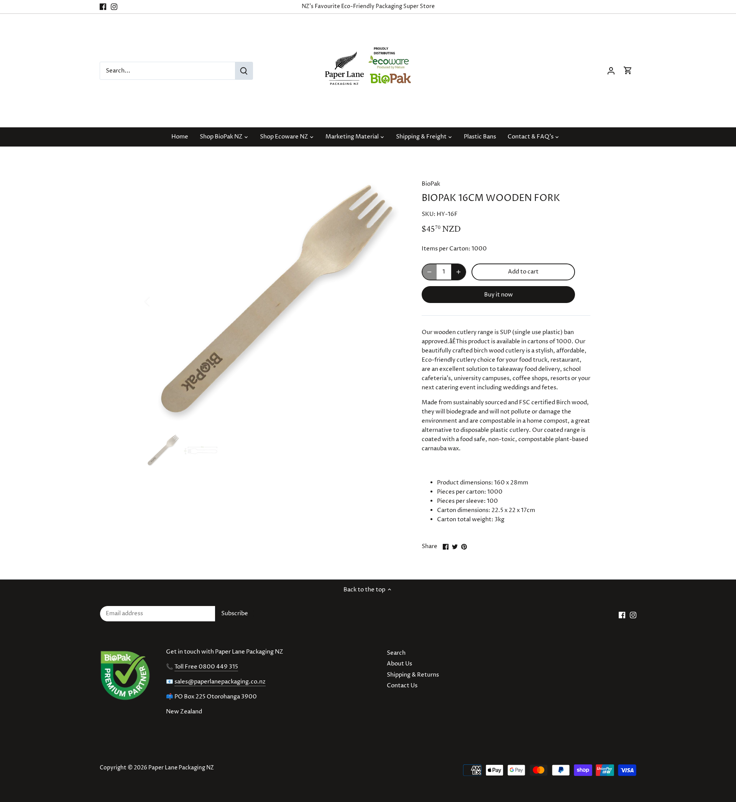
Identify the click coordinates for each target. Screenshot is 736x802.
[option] (274, 301)
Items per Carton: (446, 249)
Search (396, 653)
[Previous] (157, 301)
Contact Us (402, 686)
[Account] (611, 70)
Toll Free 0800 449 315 (206, 667)
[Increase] (458, 272)
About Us (399, 664)
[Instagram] (114, 7)
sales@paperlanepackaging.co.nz (220, 682)
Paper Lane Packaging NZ (181, 767)
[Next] (392, 301)
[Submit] (244, 70)
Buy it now (498, 295)
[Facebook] (103, 7)
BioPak (431, 184)
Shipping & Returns (413, 675)
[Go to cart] (627, 70)
